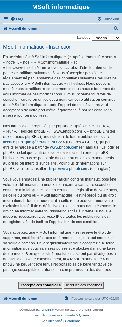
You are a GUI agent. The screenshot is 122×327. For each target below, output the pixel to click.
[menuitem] (16, 19)
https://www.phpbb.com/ (69, 168)
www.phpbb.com (64, 147)
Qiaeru (84, 315)
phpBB (47, 309)
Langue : (83, 37)
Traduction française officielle (54, 315)
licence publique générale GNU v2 (32, 142)
